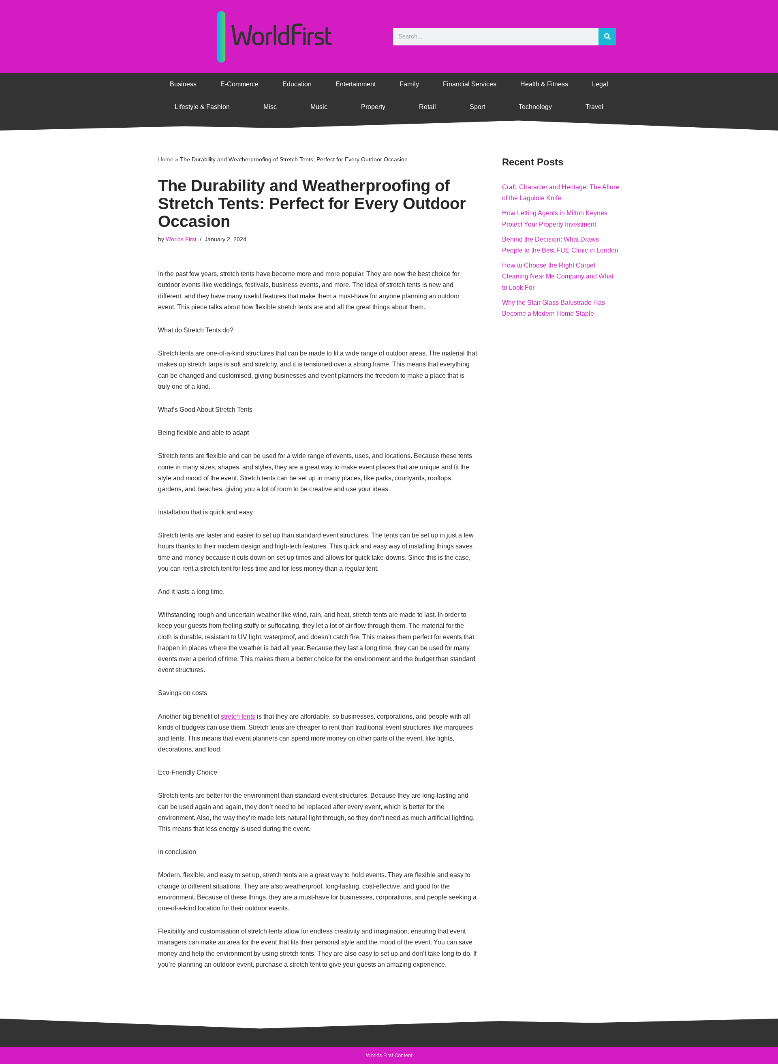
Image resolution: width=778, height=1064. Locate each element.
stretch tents (238, 716)
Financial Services (469, 84)
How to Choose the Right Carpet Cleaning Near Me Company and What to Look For (557, 276)
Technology (535, 106)
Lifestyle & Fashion (202, 106)
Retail (427, 106)
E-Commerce (239, 84)
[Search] (607, 36)
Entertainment (356, 84)
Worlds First (181, 239)
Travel (594, 106)
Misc (270, 106)
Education (297, 84)
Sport (477, 106)
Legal (600, 84)
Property (373, 106)
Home (165, 159)
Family (409, 84)
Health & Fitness (544, 84)
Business (183, 84)
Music (318, 106)
